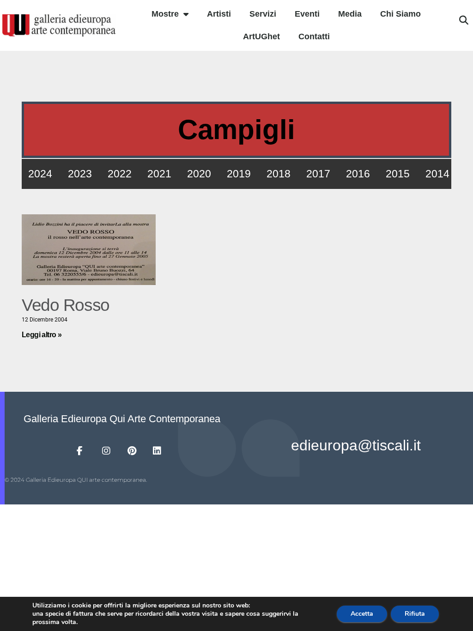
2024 (40, 174)
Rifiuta (415, 613)
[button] (464, 20)
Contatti (314, 36)
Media (350, 13)
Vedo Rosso (65, 305)
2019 (239, 174)
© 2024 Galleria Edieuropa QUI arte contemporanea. (76, 479)
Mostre (165, 13)
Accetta (362, 613)
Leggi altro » (41, 335)
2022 (120, 174)
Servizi (262, 13)
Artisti (219, 13)
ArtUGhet (261, 36)
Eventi (307, 13)
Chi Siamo (400, 13)
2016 (358, 174)
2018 (279, 174)
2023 (80, 174)
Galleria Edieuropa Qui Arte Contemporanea (122, 419)
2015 (398, 174)
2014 (437, 174)
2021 (159, 174)
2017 (318, 174)
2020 (199, 174)
